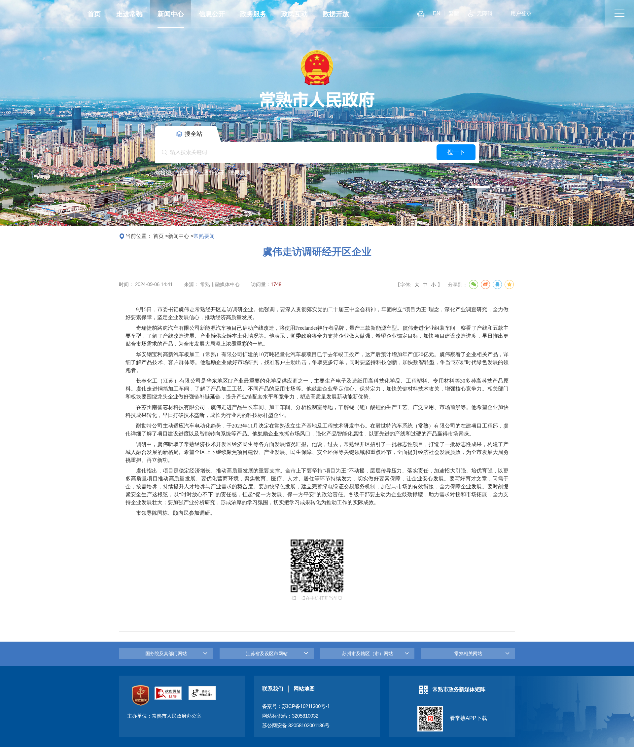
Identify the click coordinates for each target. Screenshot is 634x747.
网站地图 (304, 688)
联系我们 (272, 688)
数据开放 (336, 14)
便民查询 (239, 172)
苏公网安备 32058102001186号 (296, 725)
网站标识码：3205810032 (290, 716)
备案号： (296, 706)
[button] (403, 187)
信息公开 (212, 14)
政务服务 (253, 14)
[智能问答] (421, 15)
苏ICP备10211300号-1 (306, 706)
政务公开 (214, 172)
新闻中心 (171, 14)
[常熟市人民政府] (317, 108)
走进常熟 (129, 14)
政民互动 (294, 14)
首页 (94, 14)
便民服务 (188, 172)
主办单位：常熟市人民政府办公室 (164, 716)
